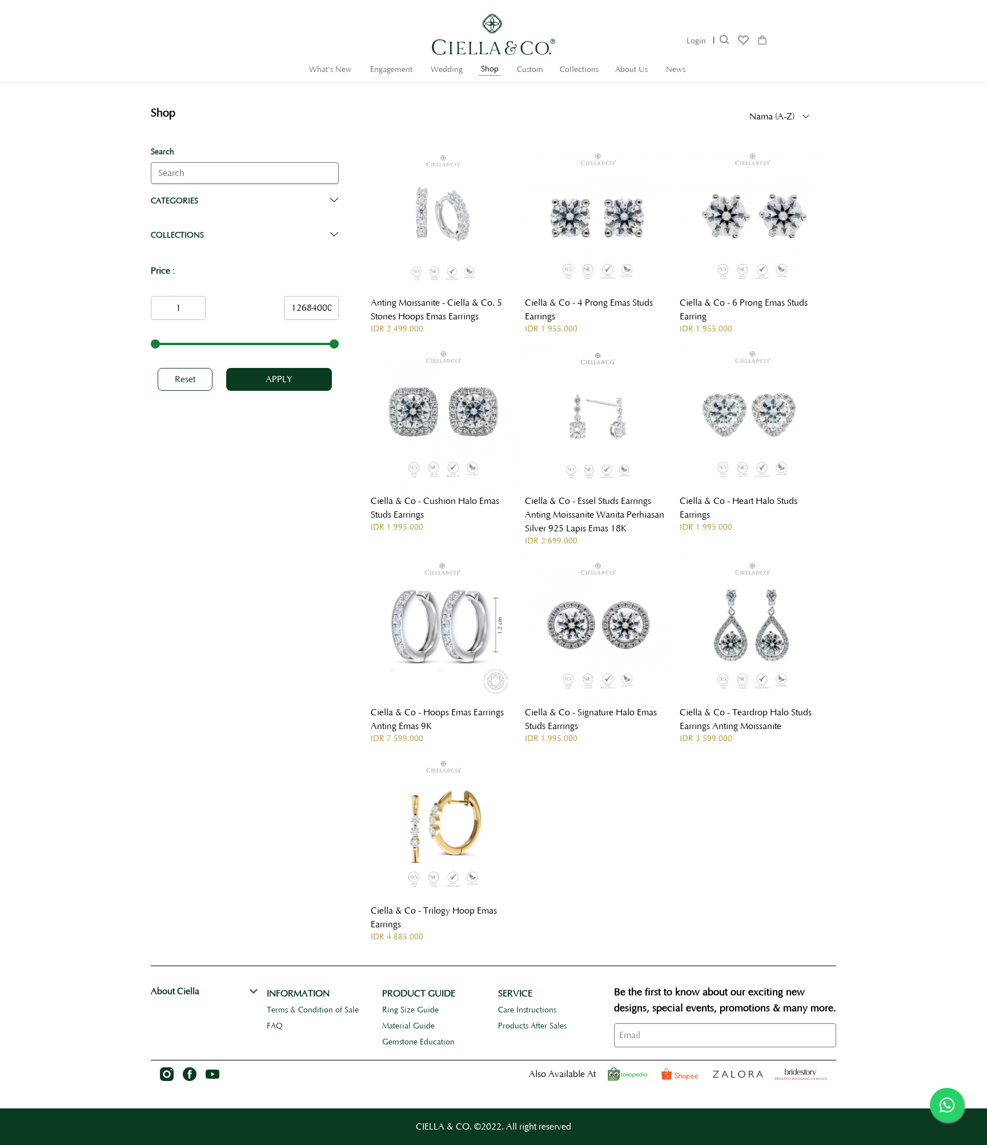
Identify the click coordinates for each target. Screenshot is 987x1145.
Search (162, 152)
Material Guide (408, 1026)
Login (696, 41)
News (675, 69)
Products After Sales (532, 1026)
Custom (530, 69)
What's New (330, 69)
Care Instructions (527, 1010)
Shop (490, 69)
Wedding (447, 69)
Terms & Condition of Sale (313, 1010)
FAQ (275, 1026)
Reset (185, 379)
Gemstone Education (418, 1042)
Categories (174, 201)
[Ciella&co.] (801, 1074)
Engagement (391, 69)
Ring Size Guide (410, 1010)
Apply (279, 379)
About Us (631, 69)
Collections (579, 69)
